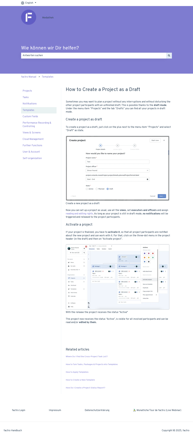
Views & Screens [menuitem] (32, 132)
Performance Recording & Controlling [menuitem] (37, 124)
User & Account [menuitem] (31, 151)
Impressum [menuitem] (55, 410)
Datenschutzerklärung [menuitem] (97, 410)
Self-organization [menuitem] (32, 158)
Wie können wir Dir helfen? (50, 48)
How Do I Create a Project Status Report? (85, 388)
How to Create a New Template (80, 380)
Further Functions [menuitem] (32, 145)
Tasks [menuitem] (26, 97)
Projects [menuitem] (27, 90)
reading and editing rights (79, 213)
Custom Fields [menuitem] (30, 116)
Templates (47, 76)
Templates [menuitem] (28, 110)
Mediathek (48, 17)
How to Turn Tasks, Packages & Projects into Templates (92, 364)
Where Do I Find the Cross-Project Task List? (87, 356)
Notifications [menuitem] (30, 103)
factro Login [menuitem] (18, 410)
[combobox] (93, 55)
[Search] (169, 55)
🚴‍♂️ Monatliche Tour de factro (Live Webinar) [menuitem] (157, 410)
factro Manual (28, 76)
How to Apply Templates (77, 372)
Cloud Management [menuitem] (33, 139)
